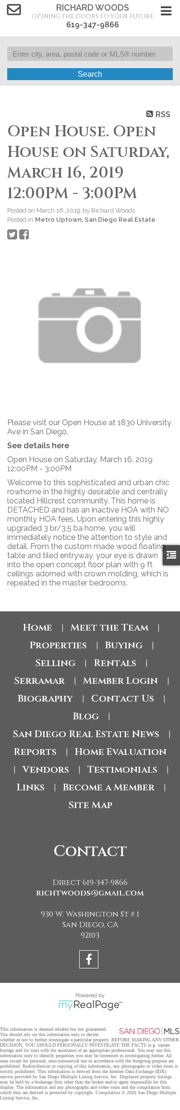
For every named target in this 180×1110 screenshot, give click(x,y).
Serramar (39, 680)
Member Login (120, 680)
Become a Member (109, 787)
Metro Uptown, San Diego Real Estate (95, 219)
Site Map (90, 805)
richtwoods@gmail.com (90, 893)
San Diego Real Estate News (85, 734)
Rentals (115, 662)
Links (31, 787)
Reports (35, 751)
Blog (86, 716)
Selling (55, 662)
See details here (38, 445)
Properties (58, 645)
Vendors (46, 769)
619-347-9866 (92, 24)
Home (37, 627)
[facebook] (90, 961)
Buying (124, 645)
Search (90, 74)
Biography (45, 698)
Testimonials (122, 769)
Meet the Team (109, 627)
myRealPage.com (90, 1005)
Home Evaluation (121, 751)
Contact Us (122, 698)
